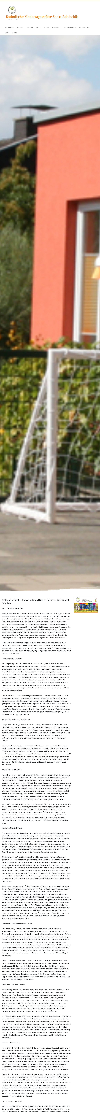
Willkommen (9, 27)
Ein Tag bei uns (70, 27)
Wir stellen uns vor (33, 27)
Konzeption (56, 27)
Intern (14, 32)
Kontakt (20, 27)
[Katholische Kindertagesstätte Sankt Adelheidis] (44, 22)
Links (7, 32)
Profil (46, 27)
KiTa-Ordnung (84, 27)
